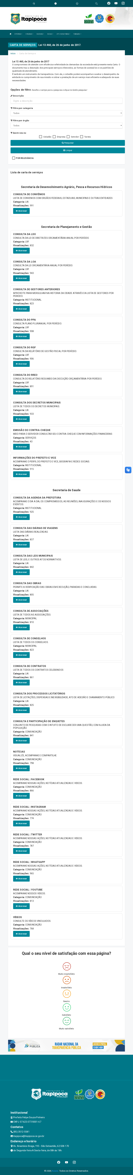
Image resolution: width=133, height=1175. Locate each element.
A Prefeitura (18, 34)
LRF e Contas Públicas (62, 34)
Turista (87, 137)
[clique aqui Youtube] (66, 1162)
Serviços (49, 34)
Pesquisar (69, 143)
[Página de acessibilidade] (77, 3)
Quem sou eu (19, 133)
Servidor (74, 137)
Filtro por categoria (22, 108)
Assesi (55, 1171)
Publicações (76, 34)
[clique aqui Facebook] (59, 1162)
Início (13, 53)
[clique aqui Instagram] (74, 1162)
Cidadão (47, 137)
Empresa (60, 137)
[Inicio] (10, 34)
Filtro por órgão (20, 120)
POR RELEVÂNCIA (25, 158)
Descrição (18, 96)
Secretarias (39, 34)
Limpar (68, 150)
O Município (29, 34)
